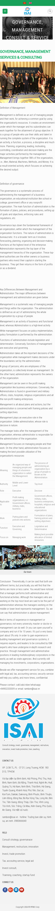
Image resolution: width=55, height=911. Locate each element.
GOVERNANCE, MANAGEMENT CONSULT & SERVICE (27, 30)
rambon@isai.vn (32, 688)
